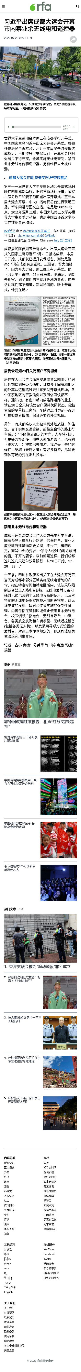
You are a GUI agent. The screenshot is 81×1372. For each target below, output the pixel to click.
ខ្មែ (5, 1273)
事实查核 (9, 1229)
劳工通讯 (49, 1186)
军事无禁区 (50, 1181)
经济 (6, 1176)
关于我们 (9, 1307)
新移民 (47, 1200)
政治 (6, 1181)
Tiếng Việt (10, 1287)
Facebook (49, 1254)
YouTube (49, 1249)
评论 (6, 1219)
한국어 (7, 1263)
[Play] (9, 126)
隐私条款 (9, 1331)
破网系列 (9, 1322)
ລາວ (6, 1268)
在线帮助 (9, 1312)
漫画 (6, 1224)
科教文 (8, 1191)
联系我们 (9, 1317)
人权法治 (9, 1195)
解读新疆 (49, 1172)
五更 (46, 1162)
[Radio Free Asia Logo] (40, 6)
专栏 (6, 1214)
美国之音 (9, 1350)
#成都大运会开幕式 (36, 231)
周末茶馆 (49, 1224)
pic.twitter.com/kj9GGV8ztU (36, 235)
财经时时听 (50, 1176)
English (8, 1292)
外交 (6, 1172)
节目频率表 (50, 1268)
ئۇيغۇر (7, 1282)
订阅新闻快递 (51, 1273)
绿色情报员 (50, 1191)
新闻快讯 (9, 1162)
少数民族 (9, 1210)
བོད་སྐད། (8, 1277)
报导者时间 (50, 1167)
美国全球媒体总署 (14, 1345)
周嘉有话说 (50, 1219)
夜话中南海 (50, 1210)
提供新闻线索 (51, 1277)
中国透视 (49, 1214)
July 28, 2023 (62, 240)
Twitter (47, 1258)
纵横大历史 (50, 1229)
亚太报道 (9, 1167)
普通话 (8, 1249)
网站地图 (9, 1340)
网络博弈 (49, 1195)
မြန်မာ (7, 1258)
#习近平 (9, 231)
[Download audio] (74, 126)
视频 (6, 1233)
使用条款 (9, 1336)
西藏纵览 (49, 1205)
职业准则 (9, 1326)
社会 (6, 1200)
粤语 (6, 1254)
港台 (6, 1186)
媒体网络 (9, 1205)
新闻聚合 (49, 1263)
